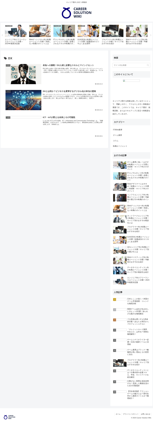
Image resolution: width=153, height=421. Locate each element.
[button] (148, 65)
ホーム (118, 414)
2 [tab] (78, 49)
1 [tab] (75, 49)
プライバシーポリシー (131, 414)
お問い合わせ (145, 414)
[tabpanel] (15, 35)
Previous (2, 35)
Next (151, 35)
